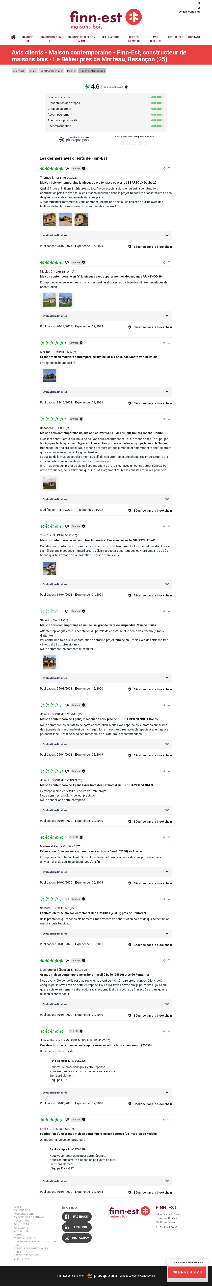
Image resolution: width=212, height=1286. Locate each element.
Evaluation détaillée (55, 235)
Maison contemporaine (92, 70)
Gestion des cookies (26, 1255)
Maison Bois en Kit (51, 39)
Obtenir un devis (187, 1272)
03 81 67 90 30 (168, 1227)
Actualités (175, 37)
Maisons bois (27, 39)
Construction (147, 1275)
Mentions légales (25, 1238)
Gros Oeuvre (21, 1259)
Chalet (32, 70)
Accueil (13, 37)
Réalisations (111, 37)
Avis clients (155, 39)
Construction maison (51, 70)
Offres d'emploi (134, 39)
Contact (194, 37)
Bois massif (19, 70)
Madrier (71, 70)
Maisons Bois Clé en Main (81, 39)
